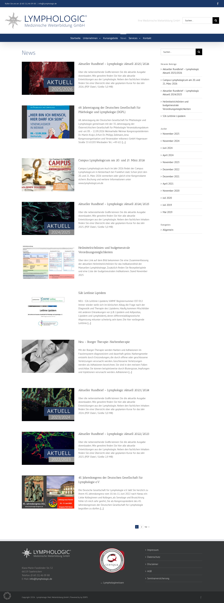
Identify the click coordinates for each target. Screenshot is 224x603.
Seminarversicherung (158, 578)
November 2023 (171, 162)
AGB (149, 571)
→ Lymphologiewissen (112, 582)
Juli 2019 (167, 204)
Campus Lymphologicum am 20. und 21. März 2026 (111, 160)
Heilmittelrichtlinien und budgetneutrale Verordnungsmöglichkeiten (177, 105)
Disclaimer (152, 564)
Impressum (153, 549)
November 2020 (171, 190)
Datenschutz (153, 556)
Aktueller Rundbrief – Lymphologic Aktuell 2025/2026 (113, 64)
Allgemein (168, 229)
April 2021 (168, 183)
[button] (7, 596)
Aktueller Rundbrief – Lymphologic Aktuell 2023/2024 (113, 390)
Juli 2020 (167, 197)
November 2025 (171, 133)
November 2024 (171, 140)
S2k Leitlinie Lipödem (92, 293)
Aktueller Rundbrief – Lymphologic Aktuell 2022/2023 (113, 434)
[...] (124, 142)
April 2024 (168, 155)
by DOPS (84, 597)
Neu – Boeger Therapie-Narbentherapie (104, 342)
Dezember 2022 (171, 169)
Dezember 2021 (171, 176)
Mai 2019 (167, 212)
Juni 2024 (168, 147)
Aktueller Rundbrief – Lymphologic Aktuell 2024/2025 (113, 204)
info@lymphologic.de (47, 3)
